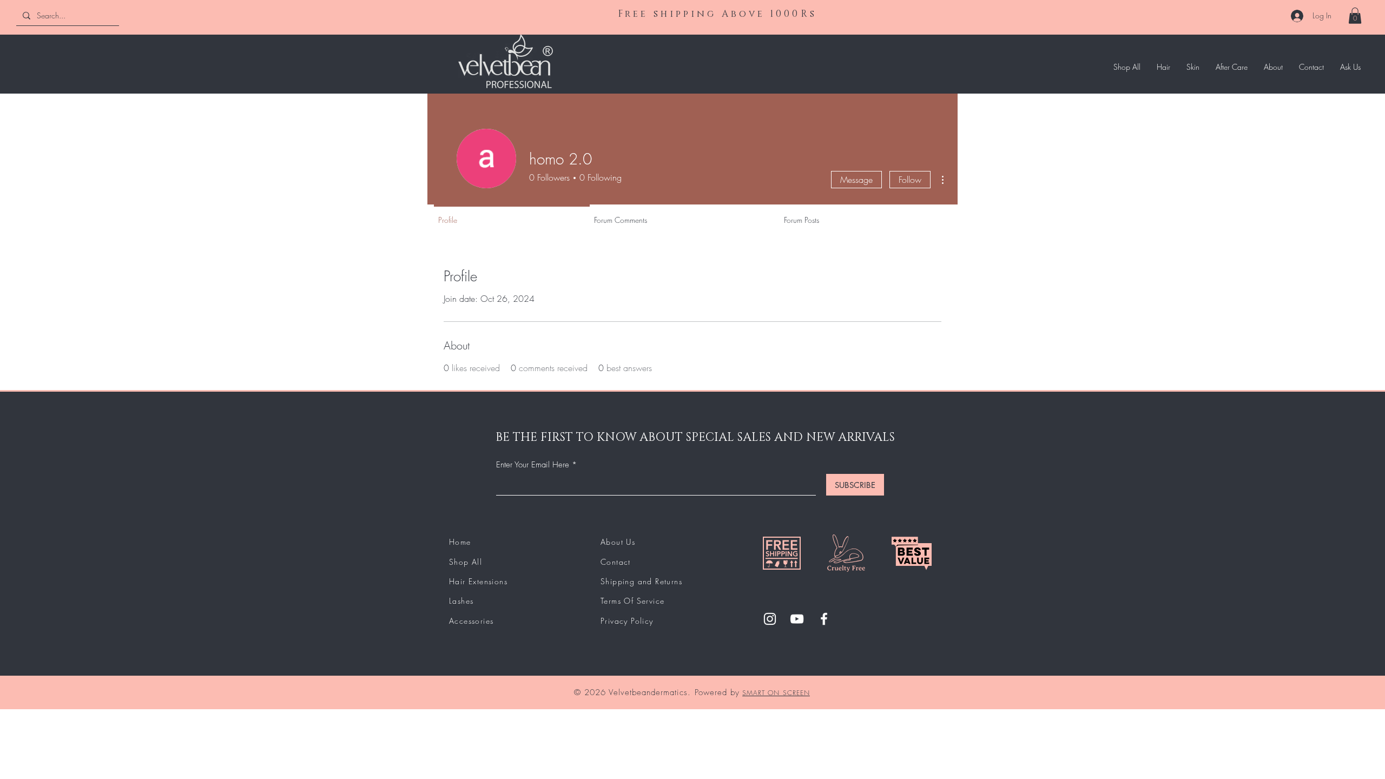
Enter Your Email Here (532, 465)
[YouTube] (797, 619)
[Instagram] (770, 619)
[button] (1355, 16)
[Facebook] (824, 619)
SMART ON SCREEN (776, 692)
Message (856, 180)
